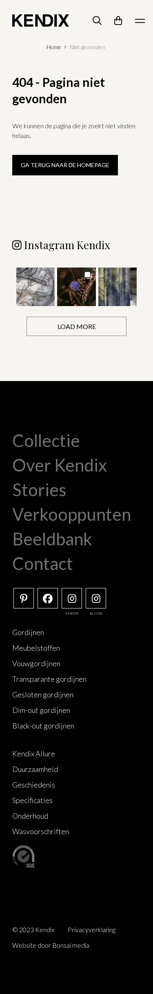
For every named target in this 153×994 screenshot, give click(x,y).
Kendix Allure (33, 753)
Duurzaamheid (35, 769)
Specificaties (32, 800)
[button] (35, 287)
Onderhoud (30, 815)
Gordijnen (28, 632)
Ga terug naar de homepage (65, 164)
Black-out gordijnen (43, 725)
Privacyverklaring (91, 929)
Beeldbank (52, 539)
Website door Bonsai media (50, 945)
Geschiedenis (33, 784)
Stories (39, 489)
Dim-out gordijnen (41, 710)
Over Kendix (59, 465)
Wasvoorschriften (40, 831)
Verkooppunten (71, 514)
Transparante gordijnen (49, 678)
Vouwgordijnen (36, 663)
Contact (42, 563)
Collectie (46, 440)
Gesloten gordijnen (42, 694)
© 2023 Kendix (33, 929)
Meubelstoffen (36, 647)
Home (54, 46)
